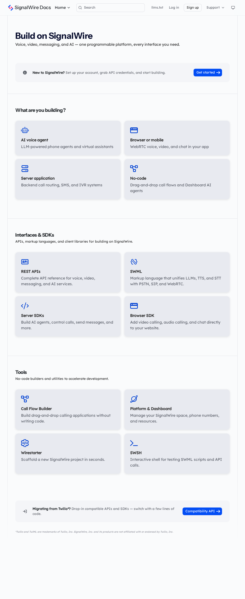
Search (89, 7)
